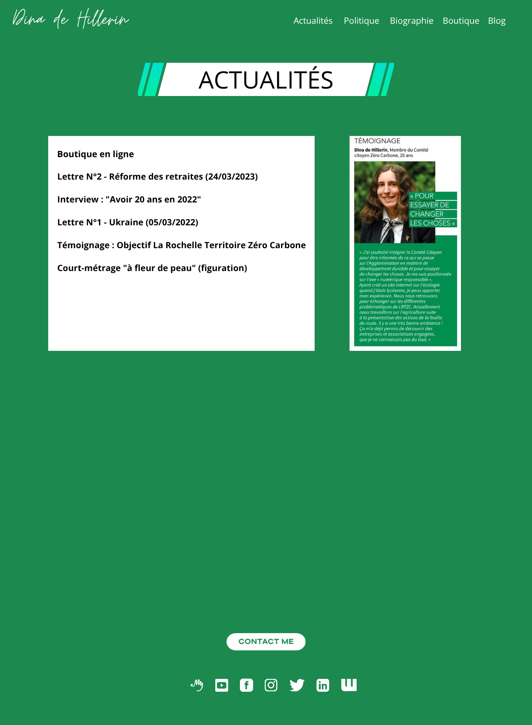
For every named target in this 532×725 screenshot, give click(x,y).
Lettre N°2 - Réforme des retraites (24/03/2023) (157, 176)
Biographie (411, 21)
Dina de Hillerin (70, 19)
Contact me (266, 641)
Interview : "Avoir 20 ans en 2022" (129, 199)
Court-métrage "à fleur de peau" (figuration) (152, 268)
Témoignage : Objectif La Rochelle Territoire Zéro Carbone (181, 245)
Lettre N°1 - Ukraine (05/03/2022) (127, 222)
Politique (361, 21)
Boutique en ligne (95, 154)
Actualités (312, 21)
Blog (497, 21)
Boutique (461, 21)
